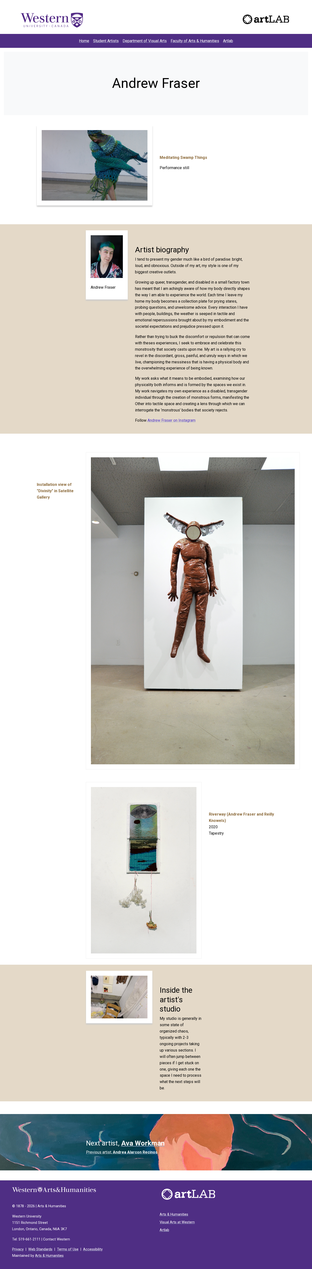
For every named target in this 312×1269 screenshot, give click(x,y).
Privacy (18, 1249)
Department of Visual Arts (145, 41)
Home (85, 41)
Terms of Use (67, 1249)
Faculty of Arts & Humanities (195, 41)
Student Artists (106, 41)
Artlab (228, 41)
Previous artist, (121, 1152)
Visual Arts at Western (177, 1222)
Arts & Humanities (49, 1256)
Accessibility (93, 1249)
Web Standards (40, 1249)
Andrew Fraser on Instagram (171, 420)
